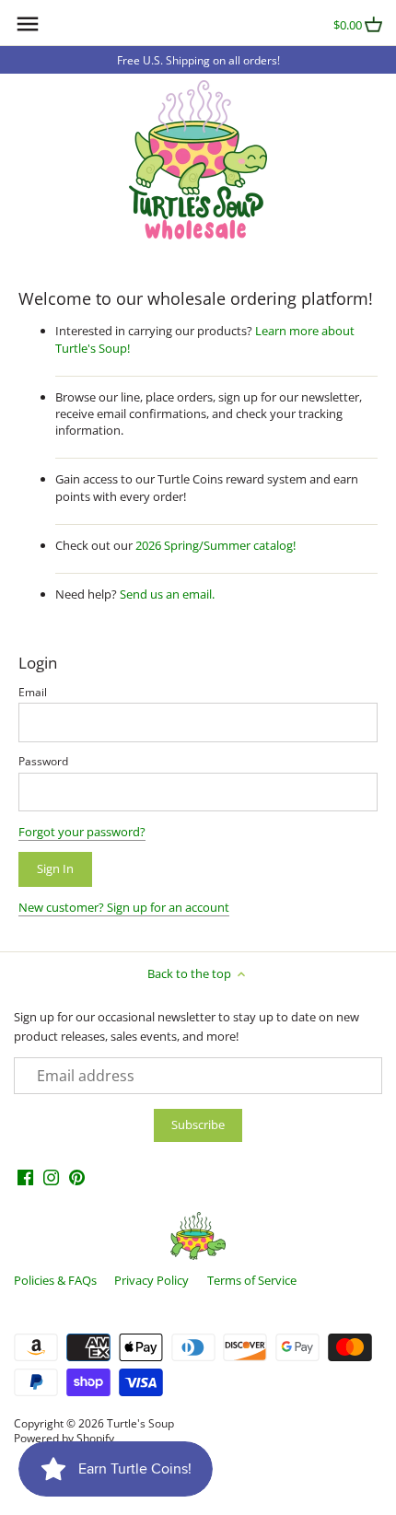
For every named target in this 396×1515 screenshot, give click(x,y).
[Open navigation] (27, 24)
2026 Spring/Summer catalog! (215, 545)
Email (32, 691)
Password (43, 760)
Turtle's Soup (140, 1423)
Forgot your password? (82, 831)
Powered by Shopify (64, 1437)
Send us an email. (167, 594)
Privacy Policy (151, 1280)
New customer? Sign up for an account (123, 907)
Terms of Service (252, 1280)
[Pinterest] (77, 1176)
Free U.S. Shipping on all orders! (198, 59)
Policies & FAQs (55, 1280)
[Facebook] (25, 1176)
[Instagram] (51, 1176)
